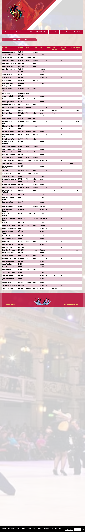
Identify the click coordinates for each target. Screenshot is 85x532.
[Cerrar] (83, 529)
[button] (18, 32)
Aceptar (78, 529)
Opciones (69, 529)
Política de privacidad (23, 530)
